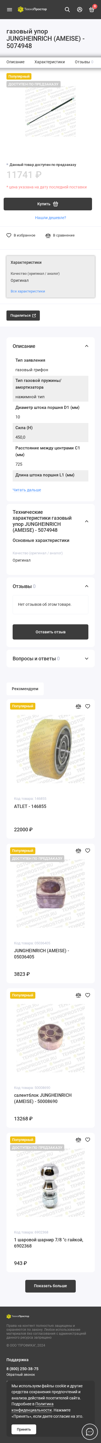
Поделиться (20, 315)
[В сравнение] (78, 706)
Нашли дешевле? (50, 217)
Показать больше (50, 1286)
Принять (24, 1429)
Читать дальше (27, 490)
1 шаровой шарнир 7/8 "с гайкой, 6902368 (48, 1243)
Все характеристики (28, 291)
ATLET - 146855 (30, 806)
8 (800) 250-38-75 (22, 1369)
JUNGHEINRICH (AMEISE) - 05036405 (41, 954)
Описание (15, 62)
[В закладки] (87, 706)
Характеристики (50, 62)
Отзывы (84, 62)
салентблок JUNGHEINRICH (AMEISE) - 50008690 (43, 1098)
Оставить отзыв (51, 632)
